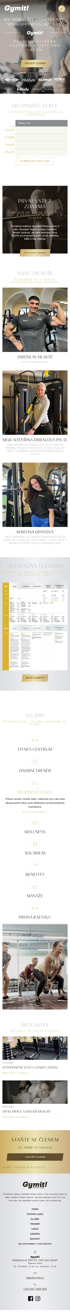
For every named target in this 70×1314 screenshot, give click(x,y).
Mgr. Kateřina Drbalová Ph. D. (35, 440)
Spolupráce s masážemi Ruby (26, 1111)
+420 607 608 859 (35, 1289)
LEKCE (35, 1229)
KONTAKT (35, 1239)
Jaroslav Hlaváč (35, 357)
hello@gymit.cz (35, 1277)
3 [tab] (39, 72)
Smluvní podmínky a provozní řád (35, 1244)
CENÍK (35, 1209)
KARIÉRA (35, 1234)
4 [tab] (47, 72)
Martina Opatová (35, 532)
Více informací (35, 812)
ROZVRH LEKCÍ (35, 1214)
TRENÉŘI (35, 1224)
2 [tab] (31, 72)
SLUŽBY (35, 1219)
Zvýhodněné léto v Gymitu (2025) (29, 1067)
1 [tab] (23, 72)
